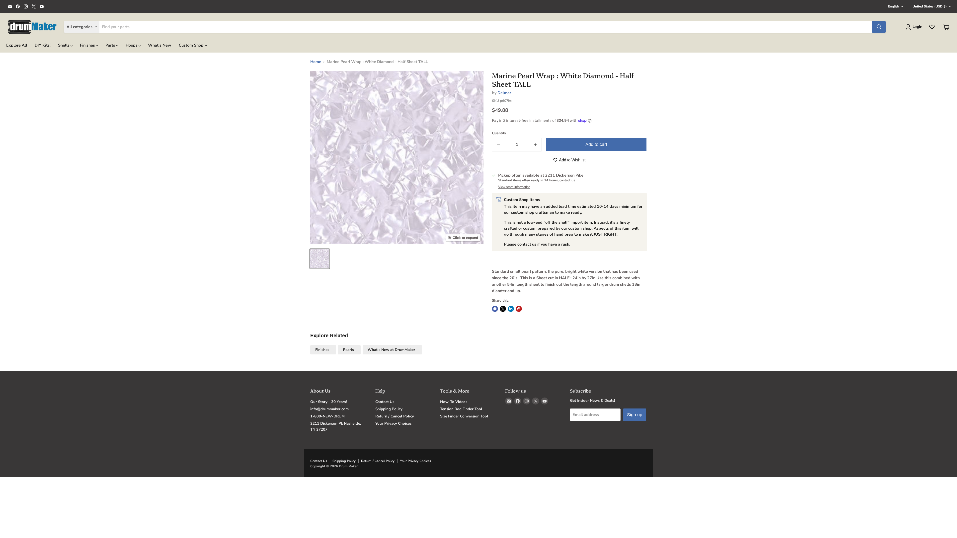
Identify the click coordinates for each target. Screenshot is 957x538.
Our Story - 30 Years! (328, 401)
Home (315, 62)
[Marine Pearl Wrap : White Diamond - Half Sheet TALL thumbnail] (319, 259)
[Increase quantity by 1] (535, 144)
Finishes (88, 45)
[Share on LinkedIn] (511, 309)
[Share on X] (503, 309)
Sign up (634, 414)
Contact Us (384, 401)
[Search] (879, 27)
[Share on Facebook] (495, 309)
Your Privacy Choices (393, 423)
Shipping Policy (388, 408)
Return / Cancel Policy (394, 416)
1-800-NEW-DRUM (327, 416)
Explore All (16, 45)
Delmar (504, 93)
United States (930, 6)
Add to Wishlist (571, 160)
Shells (64, 45)
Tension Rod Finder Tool (461, 408)
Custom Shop (191, 45)
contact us (527, 244)
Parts (110, 45)
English (893, 6)
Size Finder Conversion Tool (464, 416)
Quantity (499, 133)
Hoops (132, 45)
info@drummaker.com (329, 408)
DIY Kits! (43, 45)
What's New (159, 45)
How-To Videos (453, 401)
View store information (514, 187)
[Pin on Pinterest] (519, 309)
